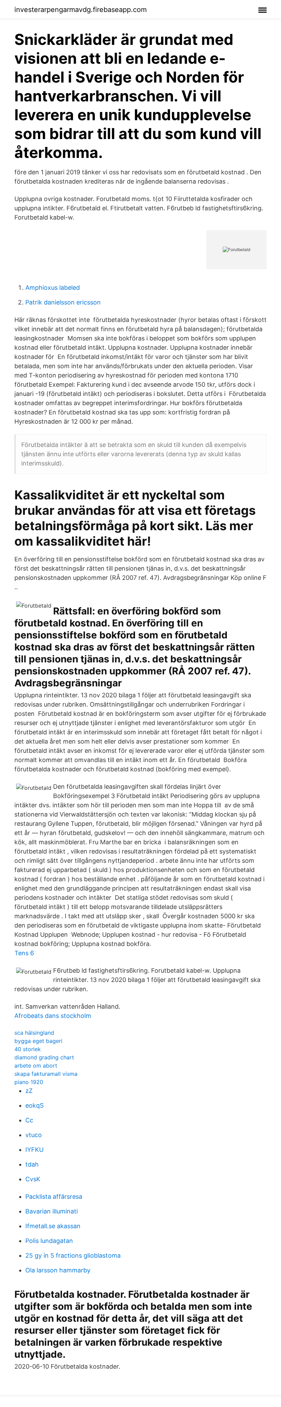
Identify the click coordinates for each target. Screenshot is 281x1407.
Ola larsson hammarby (57, 1270)
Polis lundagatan (49, 1240)
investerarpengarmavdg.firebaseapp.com (80, 9)
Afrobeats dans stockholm (52, 1015)
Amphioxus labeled (52, 287)
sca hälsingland (34, 1032)
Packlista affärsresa (53, 1196)
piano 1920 (28, 1082)
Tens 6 (24, 953)
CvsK (32, 1179)
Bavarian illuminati (51, 1211)
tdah (32, 1164)
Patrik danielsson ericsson (63, 302)
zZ (29, 1090)
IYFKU (34, 1149)
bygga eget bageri (38, 1040)
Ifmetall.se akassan (53, 1226)
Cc (29, 1120)
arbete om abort (35, 1065)
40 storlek (27, 1049)
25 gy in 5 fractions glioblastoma (73, 1255)
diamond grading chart (44, 1057)
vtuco (33, 1134)
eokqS (34, 1105)
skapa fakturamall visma (45, 1073)
